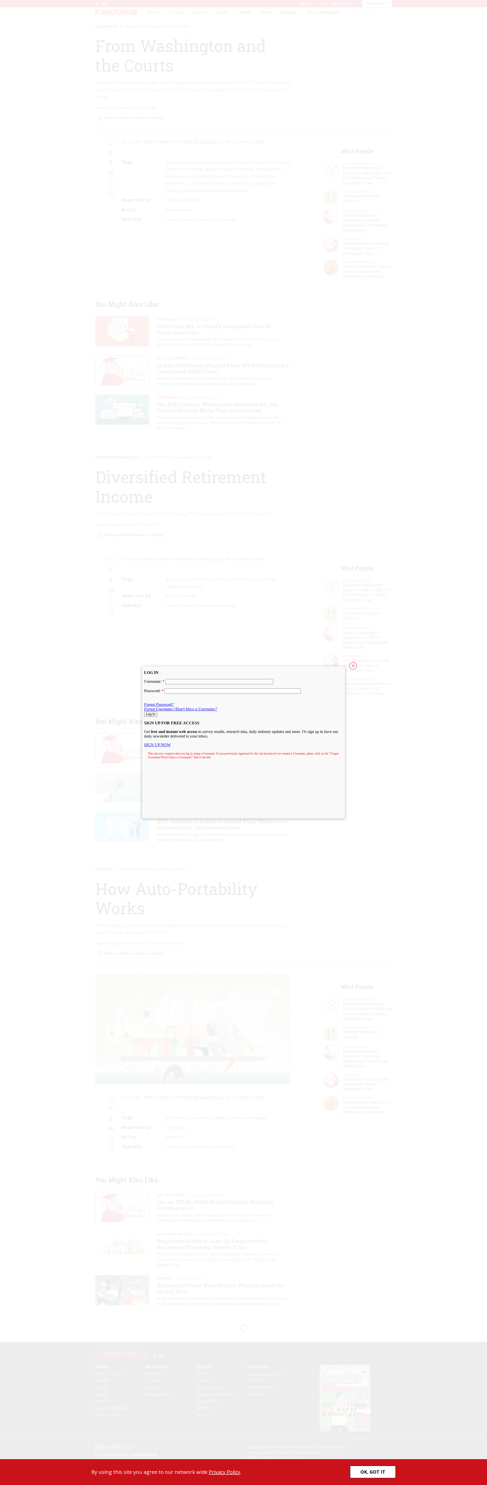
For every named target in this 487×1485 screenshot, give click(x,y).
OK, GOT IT (372, 1472)
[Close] (353, 665)
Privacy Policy (224, 1472)
